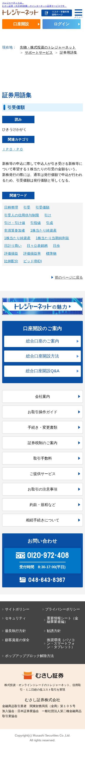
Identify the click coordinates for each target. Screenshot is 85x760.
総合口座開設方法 (42, 356)
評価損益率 (32, 253)
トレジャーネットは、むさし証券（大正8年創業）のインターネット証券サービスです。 (34, 4)
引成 (49, 223)
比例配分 (11, 261)
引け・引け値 (14, 223)
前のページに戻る (69, 277)
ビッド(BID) (32, 261)
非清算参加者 (14, 230)
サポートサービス (39, 52)
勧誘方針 (54, 631)
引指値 (35, 223)
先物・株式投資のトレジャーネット (48, 47)
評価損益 (11, 253)
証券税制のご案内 (42, 443)
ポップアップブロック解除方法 (29, 656)
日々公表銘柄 (37, 246)
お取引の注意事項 (42, 489)
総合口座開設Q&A (43, 371)
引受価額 (42, 207)
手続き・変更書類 (42, 427)
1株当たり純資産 (43, 230)
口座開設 (21, 24)
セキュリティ (15, 618)
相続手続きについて (42, 520)
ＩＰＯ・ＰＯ (12, 149)
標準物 (51, 253)
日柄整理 (11, 207)
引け (47, 215)
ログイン (62, 24)
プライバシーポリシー (62, 609)
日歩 (56, 246)
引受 (26, 207)
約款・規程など (43, 504)
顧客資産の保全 (17, 640)
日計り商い (13, 246)
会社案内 (42, 396)
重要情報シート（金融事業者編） (62, 620)
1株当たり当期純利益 (52, 238)
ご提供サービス (43, 474)
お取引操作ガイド (42, 412)
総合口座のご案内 (42, 341)
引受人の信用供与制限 (21, 215)
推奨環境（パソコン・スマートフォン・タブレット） (61, 643)
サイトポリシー (17, 609)
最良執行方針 (15, 631)
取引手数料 (42, 458)
